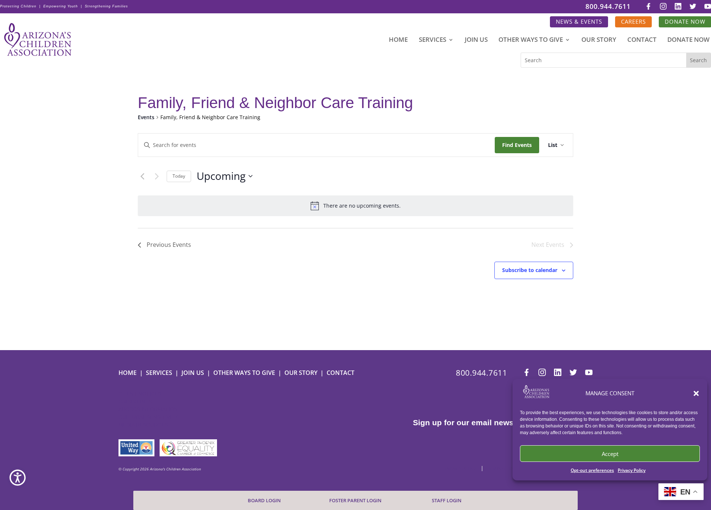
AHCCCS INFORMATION (148, 409)
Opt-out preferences (592, 470)
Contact (642, 40)
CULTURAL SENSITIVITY (148, 417)
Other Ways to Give (530, 40)
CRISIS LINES (135, 402)
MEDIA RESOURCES (143, 425)
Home (398, 40)
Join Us (476, 40)
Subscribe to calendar (529, 270)
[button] (696, 393)
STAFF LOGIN (446, 500)
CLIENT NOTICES (139, 394)
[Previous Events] (142, 176)
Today (179, 176)
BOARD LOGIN (264, 500)
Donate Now (688, 40)
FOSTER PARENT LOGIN (355, 500)
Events (146, 117)
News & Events (579, 22)
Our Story (598, 40)
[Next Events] (156, 176)
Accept (610, 453)
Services (432, 40)
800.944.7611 (608, 7)
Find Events (517, 144)
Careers (633, 22)
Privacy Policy (631, 470)
